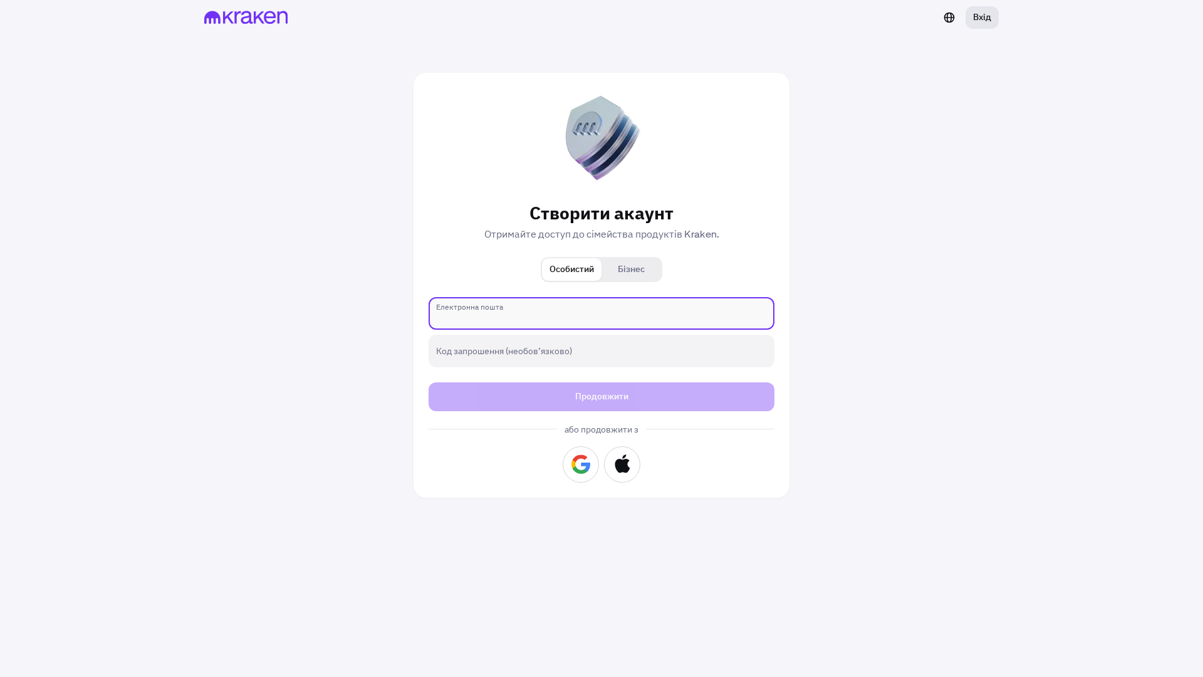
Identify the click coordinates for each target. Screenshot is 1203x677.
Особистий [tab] (571, 269)
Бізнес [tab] (631, 269)
